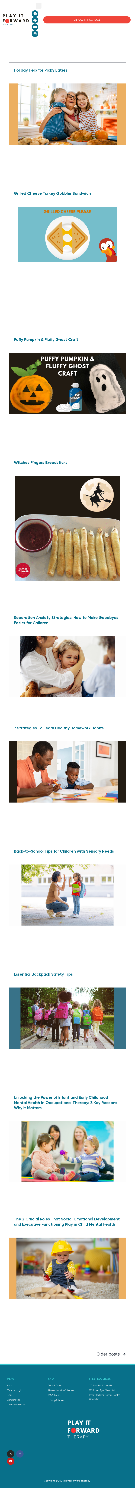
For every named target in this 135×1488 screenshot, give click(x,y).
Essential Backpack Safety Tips (43, 974)
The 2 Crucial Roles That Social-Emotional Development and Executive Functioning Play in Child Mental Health (67, 1222)
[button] (38, 6)
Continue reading (42, 183)
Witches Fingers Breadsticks (41, 462)
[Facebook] (35, 13)
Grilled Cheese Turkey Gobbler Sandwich (52, 193)
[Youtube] (35, 27)
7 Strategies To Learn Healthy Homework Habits (59, 728)
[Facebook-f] (20, 1454)
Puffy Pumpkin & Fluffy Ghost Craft (46, 339)
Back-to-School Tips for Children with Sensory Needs (64, 851)
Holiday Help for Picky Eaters (40, 70)
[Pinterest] (35, 20)
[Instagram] (35, 33)
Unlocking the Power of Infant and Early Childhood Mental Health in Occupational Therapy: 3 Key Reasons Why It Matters (65, 1102)
